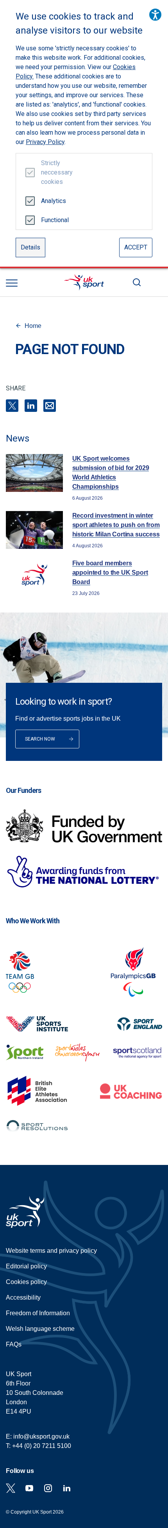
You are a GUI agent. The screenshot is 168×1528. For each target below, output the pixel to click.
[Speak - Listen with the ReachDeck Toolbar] (155, 14)
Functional (53, 220)
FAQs (13, 1344)
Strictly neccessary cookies (53, 172)
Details (30, 247)
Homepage (84, 282)
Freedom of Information (38, 1313)
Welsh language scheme (40, 1328)
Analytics (53, 201)
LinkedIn (31, 405)
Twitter (10, 1488)
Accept (135, 247)
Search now (40, 739)
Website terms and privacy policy (51, 1250)
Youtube (29, 1488)
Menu (12, 283)
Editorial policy (26, 1266)
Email (49, 405)
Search (137, 282)
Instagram (48, 1488)
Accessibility (23, 1297)
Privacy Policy (45, 142)
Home (33, 325)
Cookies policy (26, 1282)
